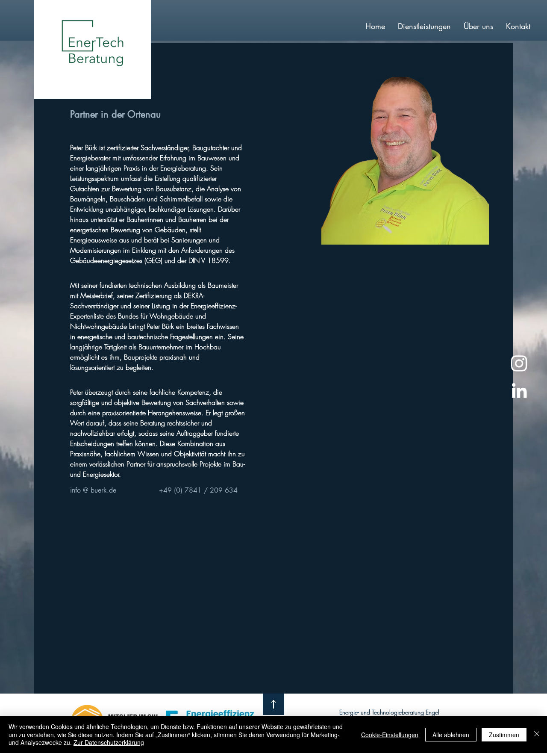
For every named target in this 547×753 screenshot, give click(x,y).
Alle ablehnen (450, 734)
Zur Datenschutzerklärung (109, 742)
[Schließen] (537, 734)
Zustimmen (504, 734)
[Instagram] (519, 363)
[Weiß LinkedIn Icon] (519, 390)
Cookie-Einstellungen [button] (389, 734)
